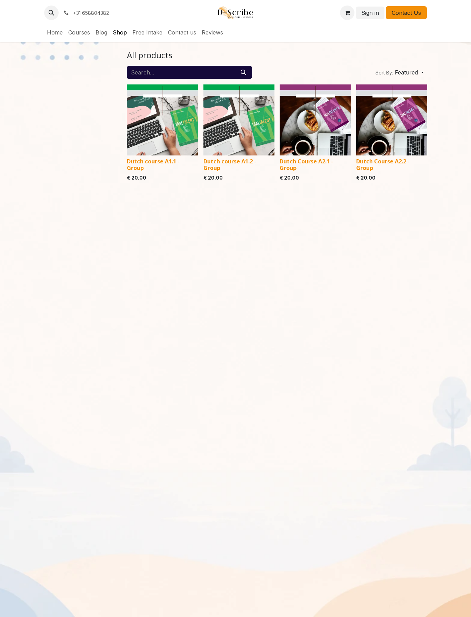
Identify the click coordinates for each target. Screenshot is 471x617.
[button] (51, 13)
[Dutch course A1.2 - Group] (238, 119)
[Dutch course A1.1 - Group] (162, 119)
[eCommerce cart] (347, 13)
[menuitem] (55, 32)
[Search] (243, 72)
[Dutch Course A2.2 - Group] (391, 119)
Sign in (370, 12)
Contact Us (406, 12)
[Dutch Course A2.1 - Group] (315, 119)
